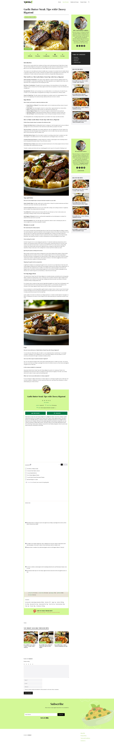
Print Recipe (36, 413)
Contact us (83, 740)
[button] (88, 2)
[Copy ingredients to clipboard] (30, 464)
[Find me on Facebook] (77, 46)
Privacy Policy (83, 735)
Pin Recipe (58, 413)
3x (66, 464)
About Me (83, 733)
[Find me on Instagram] (82, 46)
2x (64, 464)
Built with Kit (45, 718)
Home (59, 2)
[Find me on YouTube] (84, 46)
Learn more (80, 170)
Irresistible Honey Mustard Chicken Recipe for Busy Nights (45, 646)
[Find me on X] (79, 46)
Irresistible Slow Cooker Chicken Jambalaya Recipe (61, 645)
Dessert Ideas (83, 2)
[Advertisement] (46, 435)
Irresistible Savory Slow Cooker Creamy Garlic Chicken (29, 646)
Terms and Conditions (85, 738)
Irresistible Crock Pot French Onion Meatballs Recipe (79, 121)
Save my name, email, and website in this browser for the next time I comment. (42, 689)
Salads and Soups (74, 2)
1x (61, 464)
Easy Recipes (66, 2)
